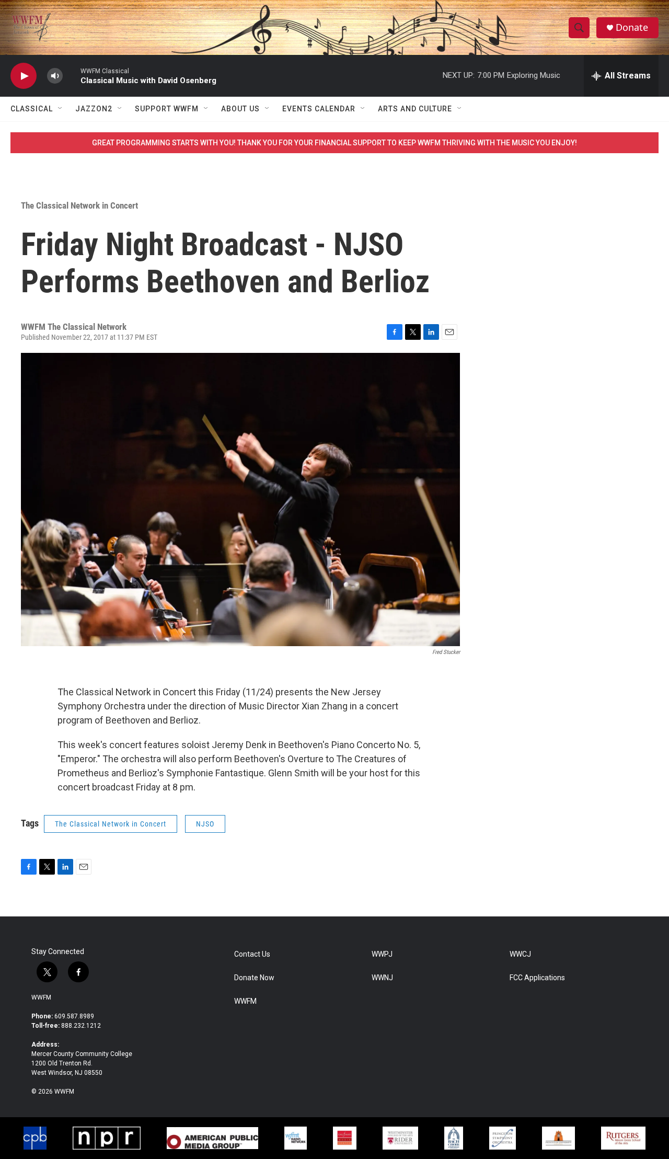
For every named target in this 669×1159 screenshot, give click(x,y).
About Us (240, 109)
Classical (31, 109)
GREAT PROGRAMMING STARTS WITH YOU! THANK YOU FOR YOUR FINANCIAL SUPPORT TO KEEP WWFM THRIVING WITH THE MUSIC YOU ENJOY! (334, 143)
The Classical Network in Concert (79, 205)
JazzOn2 (93, 109)
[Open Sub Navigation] (60, 109)
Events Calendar (318, 109)
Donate (632, 27)
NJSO (205, 824)
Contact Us (252, 954)
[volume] (55, 76)
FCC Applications (537, 978)
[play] (23, 76)
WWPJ (382, 954)
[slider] (71, 75)
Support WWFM (167, 109)
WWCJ (520, 954)
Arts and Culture (415, 109)
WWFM (41, 997)
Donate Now (254, 978)
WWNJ (382, 978)
